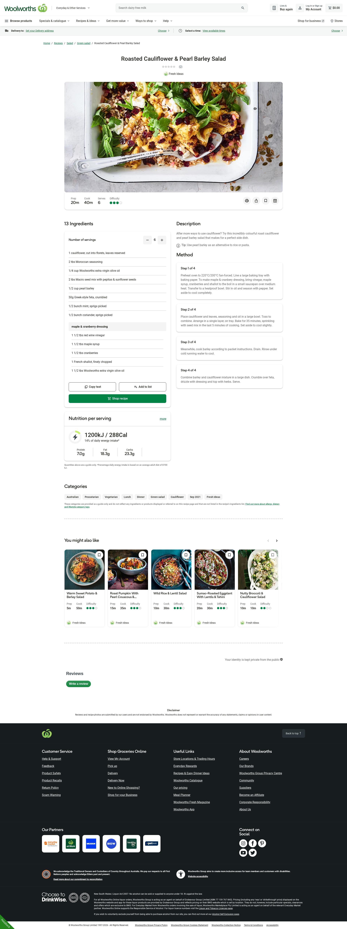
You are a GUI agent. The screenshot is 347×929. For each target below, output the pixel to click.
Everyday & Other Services (70, 8)
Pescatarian (92, 497)
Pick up (112, 766)
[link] (173, 66)
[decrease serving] (147, 240)
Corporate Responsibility (254, 802)
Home (46, 43)
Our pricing (180, 787)
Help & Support (51, 759)
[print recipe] (247, 201)
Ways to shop (144, 21)
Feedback (48, 766)
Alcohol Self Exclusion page (225, 914)
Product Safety (51, 773)
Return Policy (50, 787)
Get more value (115, 21)
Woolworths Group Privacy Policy (151, 925)
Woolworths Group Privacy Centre (260, 773)
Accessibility (272, 925)
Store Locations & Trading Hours (194, 759)
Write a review (80, 684)
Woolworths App (184, 809)
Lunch (127, 497)
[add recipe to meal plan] (275, 201)
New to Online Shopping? (124, 787)
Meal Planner (182, 795)
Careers (244, 759)
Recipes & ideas (86, 21)
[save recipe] (266, 201)
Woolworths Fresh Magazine (192, 802)
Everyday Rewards (185, 766)
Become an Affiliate (251, 795)
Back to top (292, 733)
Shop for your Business (122, 795)
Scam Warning (51, 795)
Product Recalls (52, 780)
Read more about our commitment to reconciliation (77, 879)
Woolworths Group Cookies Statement (189, 925)
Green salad (83, 43)
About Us (245, 809)
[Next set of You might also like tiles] (277, 541)
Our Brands (246, 766)
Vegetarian (111, 497)
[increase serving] (162, 240)
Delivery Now (116, 780)
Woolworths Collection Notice (226, 925)
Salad (70, 43)
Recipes (58, 43)
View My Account (119, 759)
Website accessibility (198, 876)
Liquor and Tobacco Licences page (216, 908)
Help (166, 21)
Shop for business (309, 21)
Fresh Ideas (176, 74)
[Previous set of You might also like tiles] (268, 541)
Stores (339, 21)
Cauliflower (177, 497)
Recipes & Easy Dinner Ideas (191, 773)
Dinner (141, 497)
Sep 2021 (195, 497)
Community (246, 780)
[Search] (243, 8)
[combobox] (182, 8)
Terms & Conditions (253, 925)
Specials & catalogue (52, 21)
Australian (73, 497)
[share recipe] (256, 201)
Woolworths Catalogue (188, 780)
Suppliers (245, 787)
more (163, 418)
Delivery (113, 773)
